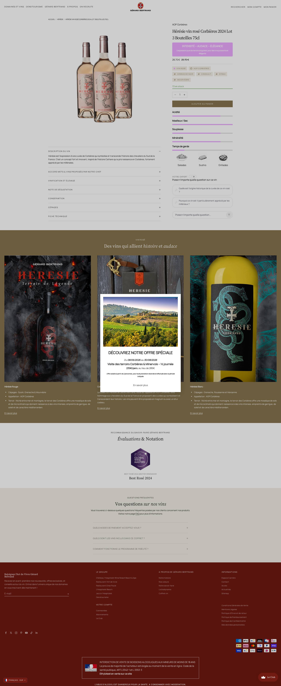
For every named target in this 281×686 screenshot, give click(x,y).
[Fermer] (176, 298)
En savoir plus (140, 385)
